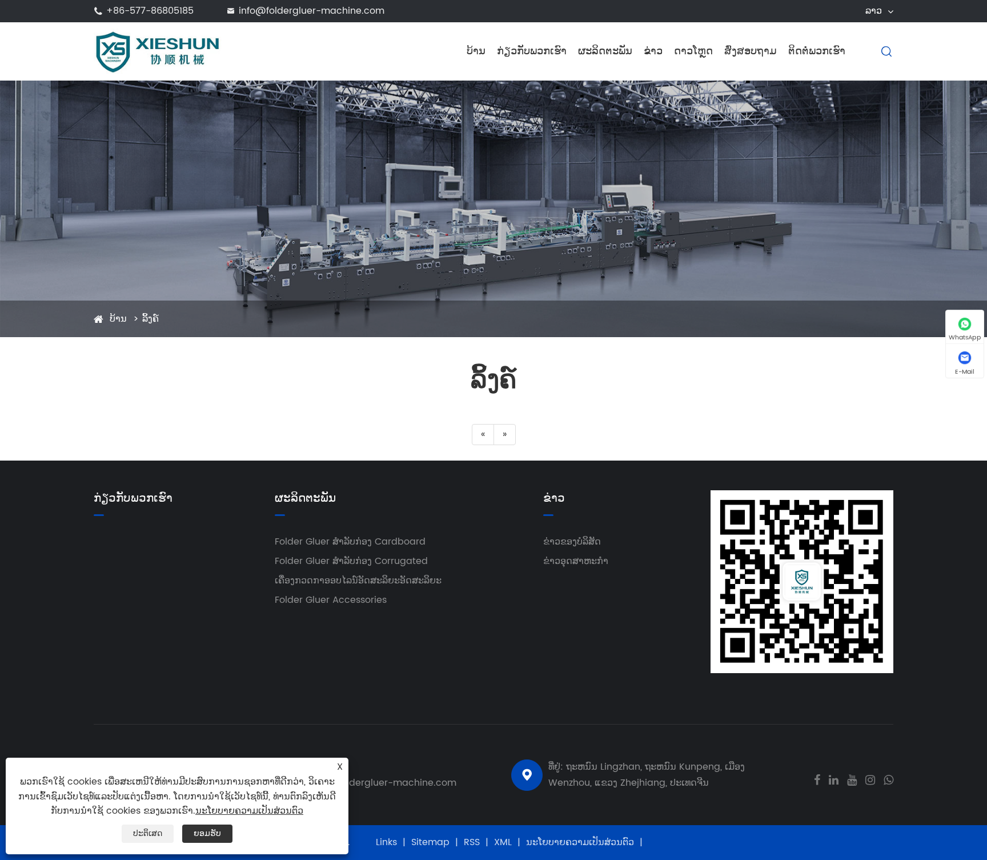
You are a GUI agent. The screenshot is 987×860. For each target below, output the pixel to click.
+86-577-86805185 (150, 10)
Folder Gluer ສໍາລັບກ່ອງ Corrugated (351, 561)
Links (386, 842)
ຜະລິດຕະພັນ (605, 51)
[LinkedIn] (833, 779)
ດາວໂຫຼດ (693, 51)
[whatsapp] (888, 779)
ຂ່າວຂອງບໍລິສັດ (572, 541)
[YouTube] (852, 779)
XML (503, 842)
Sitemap (430, 842)
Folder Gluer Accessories (331, 600)
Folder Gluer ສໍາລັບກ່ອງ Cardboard (350, 541)
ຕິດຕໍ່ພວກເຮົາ (816, 51)
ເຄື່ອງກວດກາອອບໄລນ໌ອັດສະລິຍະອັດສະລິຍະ (358, 580)
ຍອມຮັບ (207, 833)
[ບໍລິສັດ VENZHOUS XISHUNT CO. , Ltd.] (158, 50)
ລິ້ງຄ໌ (150, 318)
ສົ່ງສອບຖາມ (750, 51)
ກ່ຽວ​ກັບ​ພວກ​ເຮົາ (532, 51)
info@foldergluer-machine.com (311, 10)
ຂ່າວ (653, 51)
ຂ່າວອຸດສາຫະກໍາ (575, 561)
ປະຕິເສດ (147, 833)
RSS (472, 842)
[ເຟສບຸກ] (817, 779)
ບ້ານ (476, 51)
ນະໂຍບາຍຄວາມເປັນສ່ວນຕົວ (580, 842)
